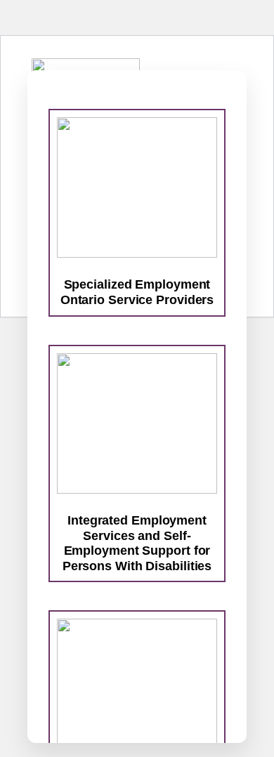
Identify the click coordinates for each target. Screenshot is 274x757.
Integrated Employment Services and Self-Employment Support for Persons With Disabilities (137, 543)
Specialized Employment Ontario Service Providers (137, 292)
